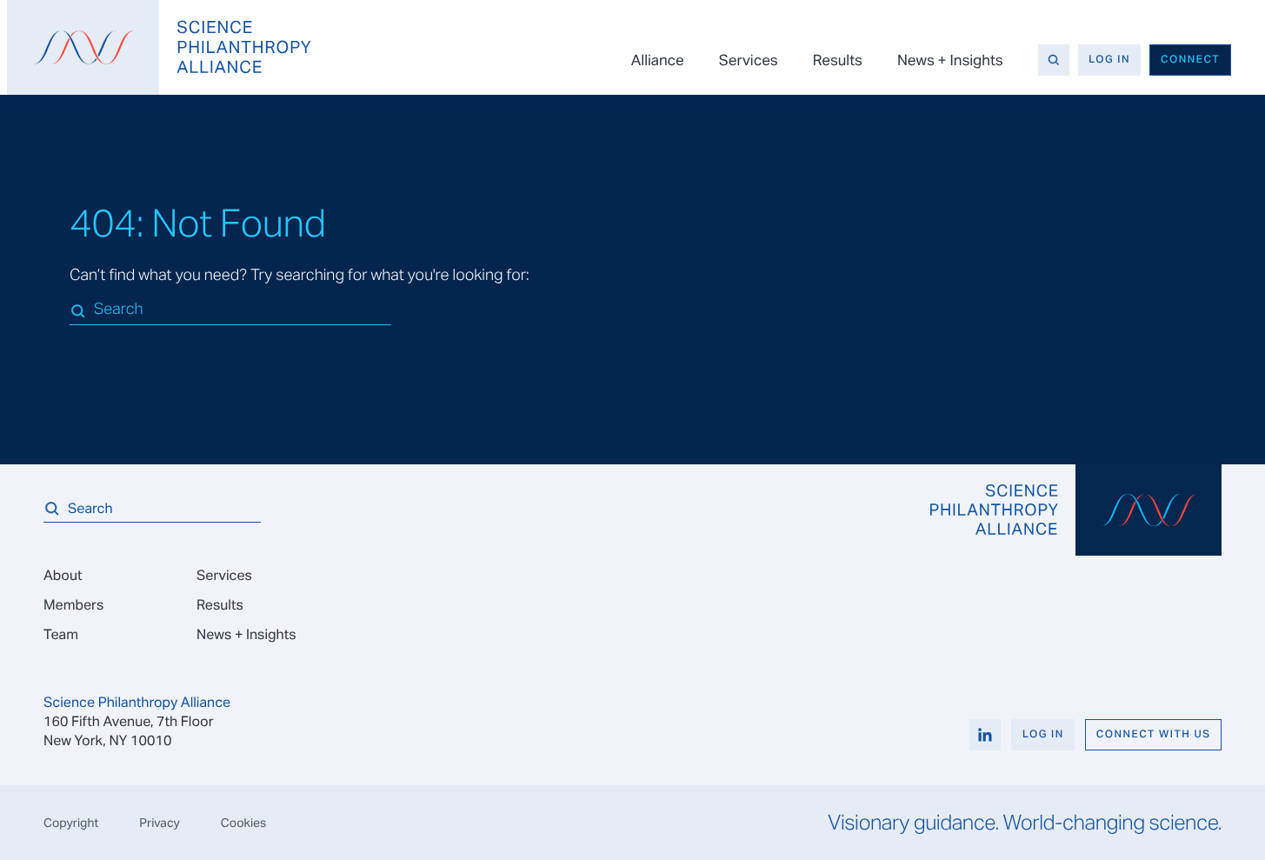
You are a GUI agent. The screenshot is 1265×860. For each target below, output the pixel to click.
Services (748, 60)
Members (73, 605)
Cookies (244, 822)
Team (60, 634)
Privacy (159, 822)
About (62, 575)
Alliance (657, 60)
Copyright (70, 822)
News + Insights (950, 60)
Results (837, 60)
